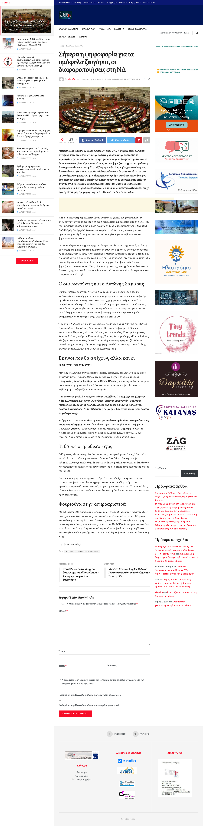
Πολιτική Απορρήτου (82, 779)
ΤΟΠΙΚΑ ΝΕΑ (88, 28)
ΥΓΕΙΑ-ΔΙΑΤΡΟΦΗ (137, 28)
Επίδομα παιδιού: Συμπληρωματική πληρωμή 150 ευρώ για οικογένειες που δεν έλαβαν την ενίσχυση (32, 242)
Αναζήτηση (160, 468)
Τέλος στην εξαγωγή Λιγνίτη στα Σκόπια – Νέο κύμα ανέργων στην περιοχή (33, 115)
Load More (27, 261)
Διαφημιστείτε (135, 2)
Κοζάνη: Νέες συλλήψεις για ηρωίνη (30, 97)
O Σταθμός (76, 2)
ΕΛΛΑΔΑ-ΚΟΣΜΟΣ (68, 28)
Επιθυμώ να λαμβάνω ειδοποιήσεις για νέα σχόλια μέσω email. (90, 695)
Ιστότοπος (112, 665)
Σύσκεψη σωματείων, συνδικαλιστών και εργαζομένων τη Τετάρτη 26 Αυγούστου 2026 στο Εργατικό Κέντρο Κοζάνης (33, 61)
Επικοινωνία (149, 2)
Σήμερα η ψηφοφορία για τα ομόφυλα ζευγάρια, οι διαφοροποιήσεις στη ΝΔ (26, 23)
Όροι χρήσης (81, 776)
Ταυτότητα (82, 772)
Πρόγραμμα (111, 2)
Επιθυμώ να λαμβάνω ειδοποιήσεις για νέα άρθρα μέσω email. (89, 705)
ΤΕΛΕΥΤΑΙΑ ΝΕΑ (132, 79)
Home (61, 46)
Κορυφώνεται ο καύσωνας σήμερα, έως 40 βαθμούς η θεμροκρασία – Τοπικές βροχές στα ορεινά (34, 133)
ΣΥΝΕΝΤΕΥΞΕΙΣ (67, 36)
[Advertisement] (116, 205)
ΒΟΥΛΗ (69, 551)
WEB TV (101, 2)
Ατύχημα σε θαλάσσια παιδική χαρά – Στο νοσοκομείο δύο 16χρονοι (31, 187)
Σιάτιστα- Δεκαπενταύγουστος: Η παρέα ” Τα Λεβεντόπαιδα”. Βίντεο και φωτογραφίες (174, 570)
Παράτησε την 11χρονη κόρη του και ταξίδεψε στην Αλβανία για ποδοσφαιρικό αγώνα (34, 223)
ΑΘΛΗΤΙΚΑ (105, 28)
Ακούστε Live (64, 2)
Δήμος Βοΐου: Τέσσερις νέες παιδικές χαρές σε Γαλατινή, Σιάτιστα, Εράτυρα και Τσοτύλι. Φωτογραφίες (173, 583)
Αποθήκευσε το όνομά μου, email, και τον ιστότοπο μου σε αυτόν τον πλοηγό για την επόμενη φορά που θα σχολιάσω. (103, 682)
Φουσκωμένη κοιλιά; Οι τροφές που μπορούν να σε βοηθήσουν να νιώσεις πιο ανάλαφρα (33, 151)
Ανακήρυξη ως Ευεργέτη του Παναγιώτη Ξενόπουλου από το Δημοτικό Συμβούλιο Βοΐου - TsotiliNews (175, 550)
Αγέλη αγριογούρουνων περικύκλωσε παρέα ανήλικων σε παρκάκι (33, 169)
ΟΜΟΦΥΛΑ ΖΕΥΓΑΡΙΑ (88, 551)
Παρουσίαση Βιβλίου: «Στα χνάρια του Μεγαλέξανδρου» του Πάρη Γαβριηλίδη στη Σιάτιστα (33, 42)
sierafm (71, 79)
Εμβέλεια (123, 2)
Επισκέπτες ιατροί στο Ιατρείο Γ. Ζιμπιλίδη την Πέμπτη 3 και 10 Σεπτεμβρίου (32, 80)
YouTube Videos (89, 2)
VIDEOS (83, 36)
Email (63, 665)
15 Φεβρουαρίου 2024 (91, 79)
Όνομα (63, 651)
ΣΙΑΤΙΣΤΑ (119, 28)
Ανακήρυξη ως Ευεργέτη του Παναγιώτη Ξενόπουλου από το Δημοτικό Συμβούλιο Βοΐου (176, 557)
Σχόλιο (63, 610)
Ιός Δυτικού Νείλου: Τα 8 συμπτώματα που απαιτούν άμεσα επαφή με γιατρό (33, 205)
